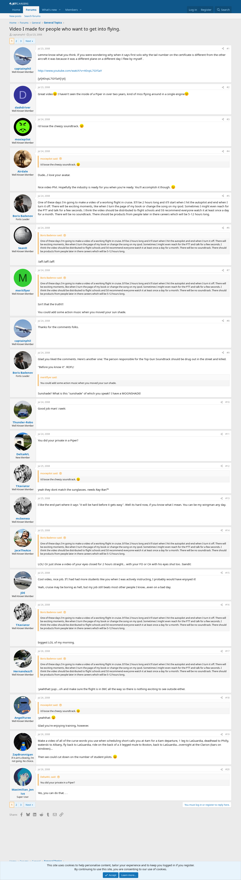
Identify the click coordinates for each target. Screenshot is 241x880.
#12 (227, 466)
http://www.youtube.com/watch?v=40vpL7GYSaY (70, 70)
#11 (227, 434)
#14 (227, 530)
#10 (227, 402)
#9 (228, 352)
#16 (227, 604)
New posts (15, 16)
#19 (227, 734)
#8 (228, 320)
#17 (227, 651)
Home (16, 10)
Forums (31, 10)
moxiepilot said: (49, 158)
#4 (228, 151)
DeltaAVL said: (48, 777)
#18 (227, 697)
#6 (228, 227)
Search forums (32, 16)
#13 (227, 498)
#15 (227, 572)
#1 (228, 48)
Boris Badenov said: (51, 235)
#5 (228, 196)
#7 (228, 270)
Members (71, 10)
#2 (228, 87)
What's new (49, 10)
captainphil (18, 34)
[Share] (222, 49)
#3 (228, 119)
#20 (227, 769)
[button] (60, 9)
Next (28, 41)
